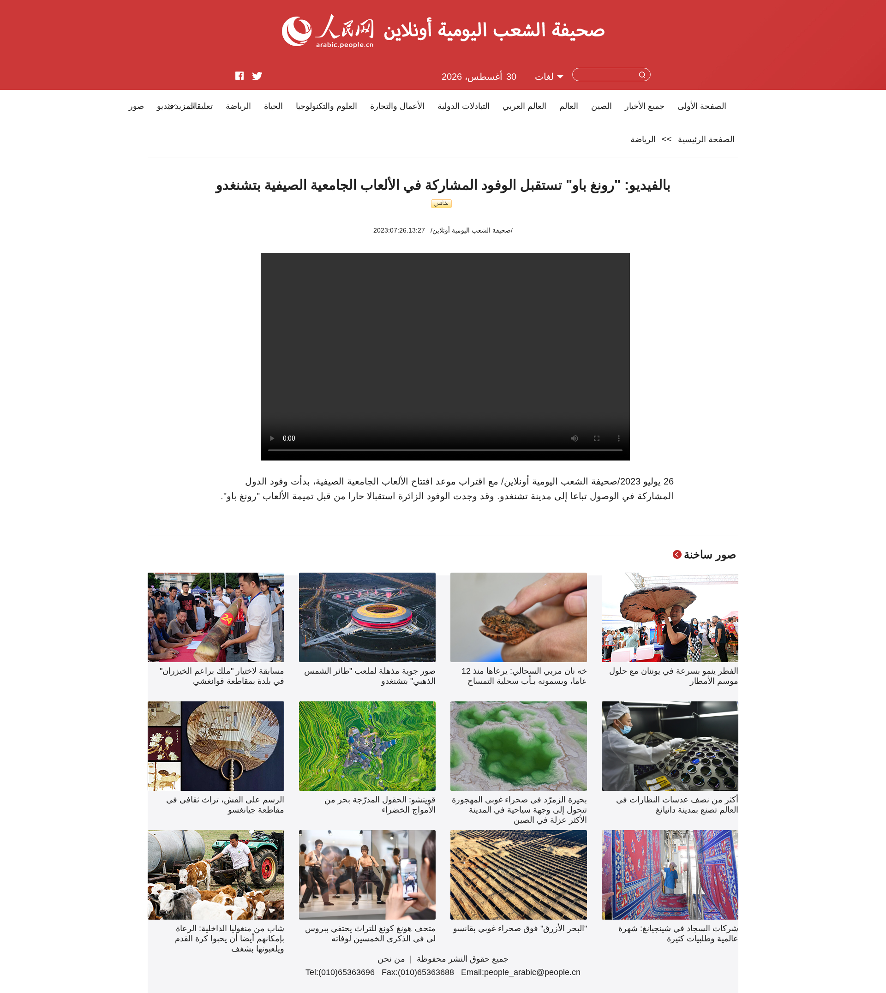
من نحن (391, 958)
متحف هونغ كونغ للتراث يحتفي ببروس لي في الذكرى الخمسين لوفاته (370, 933)
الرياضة (238, 106)
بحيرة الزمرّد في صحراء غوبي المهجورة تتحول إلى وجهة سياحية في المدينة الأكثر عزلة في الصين (519, 810)
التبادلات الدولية (463, 106)
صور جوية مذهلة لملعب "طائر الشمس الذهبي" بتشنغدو (370, 676)
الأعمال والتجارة (397, 106)
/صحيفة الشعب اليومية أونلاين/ (472, 230)
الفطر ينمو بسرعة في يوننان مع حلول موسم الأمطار (673, 676)
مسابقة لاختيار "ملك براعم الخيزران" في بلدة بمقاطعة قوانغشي (222, 676)
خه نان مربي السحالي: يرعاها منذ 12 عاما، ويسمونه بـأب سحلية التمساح (524, 676)
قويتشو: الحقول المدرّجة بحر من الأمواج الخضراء (380, 804)
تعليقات (200, 106)
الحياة (273, 106)
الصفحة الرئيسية (706, 139)
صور (136, 106)
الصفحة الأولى (701, 106)
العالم (568, 106)
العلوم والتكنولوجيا (326, 106)
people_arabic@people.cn (532, 972)
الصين (601, 106)
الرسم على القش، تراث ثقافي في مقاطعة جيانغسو (225, 804)
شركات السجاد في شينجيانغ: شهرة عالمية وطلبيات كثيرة (678, 933)
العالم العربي (524, 106)
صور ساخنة (710, 554)
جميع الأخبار (644, 106)
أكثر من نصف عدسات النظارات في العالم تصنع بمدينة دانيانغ (677, 804)
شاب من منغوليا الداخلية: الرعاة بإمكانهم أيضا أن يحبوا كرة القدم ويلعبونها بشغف (229, 938)
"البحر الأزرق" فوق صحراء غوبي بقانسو (520, 928)
